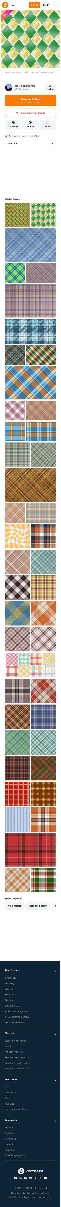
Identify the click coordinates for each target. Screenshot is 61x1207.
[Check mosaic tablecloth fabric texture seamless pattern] (15, 478)
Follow (50, 89)
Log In (46, 5)
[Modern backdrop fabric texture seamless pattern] (30, 450)
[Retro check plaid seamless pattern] (20, 499)
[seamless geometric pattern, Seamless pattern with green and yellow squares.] (17, 215)
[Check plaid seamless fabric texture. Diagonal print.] (30, 620)
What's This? (34, 136)
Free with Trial (30, 100)
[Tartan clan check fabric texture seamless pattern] (20, 319)
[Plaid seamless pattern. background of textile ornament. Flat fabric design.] (17, 769)
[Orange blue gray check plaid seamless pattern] (15, 520)
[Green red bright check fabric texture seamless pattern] (20, 422)
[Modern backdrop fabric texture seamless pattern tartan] (20, 541)
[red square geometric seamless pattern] (17, 1181)
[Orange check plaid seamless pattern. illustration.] (17, 718)
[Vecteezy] (5, 5)
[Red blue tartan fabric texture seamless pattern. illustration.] (17, 975)
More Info (12, 143)
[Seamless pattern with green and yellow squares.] (17, 240)
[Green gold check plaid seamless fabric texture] (17, 564)
